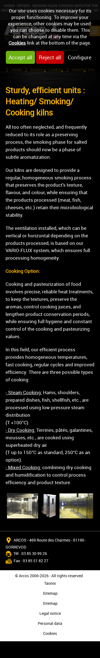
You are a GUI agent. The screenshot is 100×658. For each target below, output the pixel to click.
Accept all (20, 57)
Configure (79, 57)
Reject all (50, 57)
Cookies (17, 43)
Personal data (50, 623)
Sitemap (50, 593)
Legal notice (50, 613)
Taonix (50, 583)
